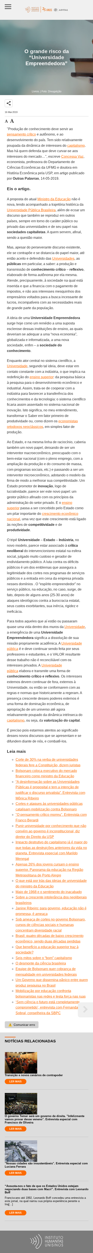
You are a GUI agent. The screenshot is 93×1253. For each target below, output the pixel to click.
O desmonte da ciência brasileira (41, 963)
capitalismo (76, 145)
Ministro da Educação (54, 199)
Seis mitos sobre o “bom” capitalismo (44, 958)
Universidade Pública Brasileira (31, 210)
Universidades (63, 258)
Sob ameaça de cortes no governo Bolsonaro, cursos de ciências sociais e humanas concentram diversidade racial (51, 925)
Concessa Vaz (72, 156)
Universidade (17, 366)
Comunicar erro (21, 1024)
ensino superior (41, 377)
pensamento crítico (21, 134)
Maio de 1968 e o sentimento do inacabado (49, 892)
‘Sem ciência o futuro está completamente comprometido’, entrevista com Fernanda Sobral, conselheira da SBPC (48, 1007)
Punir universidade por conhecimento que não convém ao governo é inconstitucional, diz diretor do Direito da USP (51, 831)
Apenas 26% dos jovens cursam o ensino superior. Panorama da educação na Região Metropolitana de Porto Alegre (49, 870)
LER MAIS (15, 1081)
